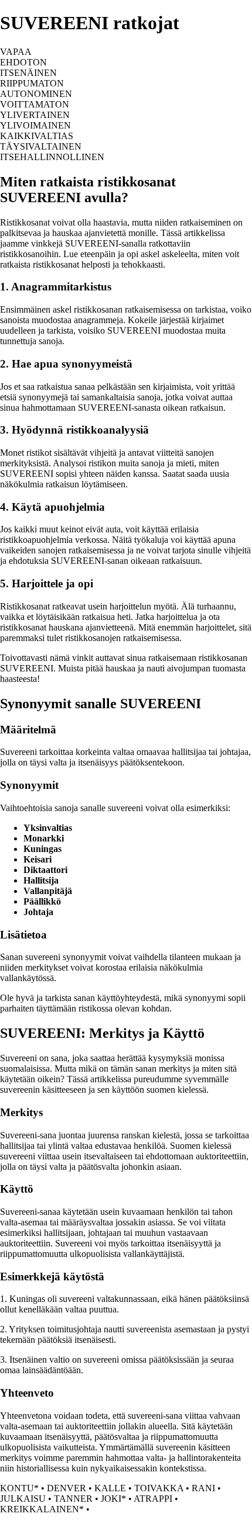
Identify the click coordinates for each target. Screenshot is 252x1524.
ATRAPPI (153, 1499)
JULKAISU (23, 1499)
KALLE (110, 1488)
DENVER (66, 1488)
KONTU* (19, 1488)
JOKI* (113, 1499)
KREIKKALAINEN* (42, 1509)
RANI (203, 1488)
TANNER (73, 1499)
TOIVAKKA (158, 1488)
